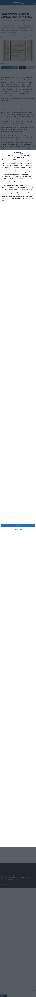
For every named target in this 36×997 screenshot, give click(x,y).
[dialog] (18, 498)
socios (18, 159)
